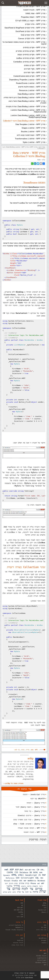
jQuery (43, 912)
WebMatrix (32, 881)
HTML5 (21, 875)
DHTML (35, 872)
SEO (17, 878)
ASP (12, 869)
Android (20, 940)
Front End (42, 900)
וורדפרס (23, 886)
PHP (44, 875)
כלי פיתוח (19, 922)
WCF (45, 965)
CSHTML (10, 872)
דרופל (41, 886)
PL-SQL (43, 927)
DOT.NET (43, 950)
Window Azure (41, 956)
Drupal (43, 940)
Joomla (43, 943)
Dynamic (6, 875)
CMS (42, 870)
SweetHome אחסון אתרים (24, 977)
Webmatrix (19, 927)
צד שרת (20, 892)
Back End (19, 900)
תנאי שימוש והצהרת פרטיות (28, 975)
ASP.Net (19, 869)
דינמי (6, 883)
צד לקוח (28, 892)
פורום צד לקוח (32, 889)
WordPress (42, 938)
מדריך (17, 885)
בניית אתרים (24, 883)
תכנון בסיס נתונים (41, 930)
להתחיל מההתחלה (18, 943)
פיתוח (35, 891)
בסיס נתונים (13, 883)
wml (38, 883)
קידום (14, 892)
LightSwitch (41, 958)
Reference (10, 878)
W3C (20, 881)
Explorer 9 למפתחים (16, 925)
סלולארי (9, 886)
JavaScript (31, 875)
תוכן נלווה (19, 935)
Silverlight (41, 960)
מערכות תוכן (41, 935)
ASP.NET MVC (30, 870)
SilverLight (27, 878)
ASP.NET (20, 907)
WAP (25, 881)
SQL (37, 878)
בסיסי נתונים (41, 922)
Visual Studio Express (14, 930)
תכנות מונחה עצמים (17, 945)
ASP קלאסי (20, 917)
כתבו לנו (15, 975)
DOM (40, 872)
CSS (16, 872)
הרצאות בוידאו (32, 886)
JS (39, 875)
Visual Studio (11, 881)
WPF (42, 883)
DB (31, 872)
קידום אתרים (7, 892)
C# (38, 869)
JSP (22, 914)
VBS (41, 878)
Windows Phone (41, 962)
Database (24, 872)
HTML (14, 875)
